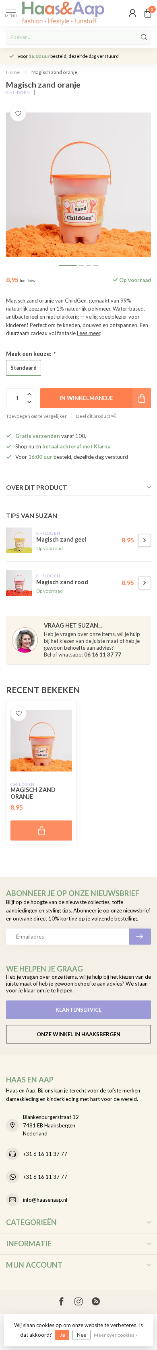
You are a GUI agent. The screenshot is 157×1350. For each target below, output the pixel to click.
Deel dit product (93, 416)
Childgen (18, 92)
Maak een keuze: (30, 353)
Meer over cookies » (115, 1335)
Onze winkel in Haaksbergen (78, 1034)
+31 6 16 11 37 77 (45, 1154)
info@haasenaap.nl (45, 1200)
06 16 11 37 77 (102, 654)
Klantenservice (78, 1009)
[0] (148, 13)
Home (13, 72)
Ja (62, 1335)
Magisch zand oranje (54, 72)
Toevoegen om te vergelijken (37, 416)
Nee (81, 1335)
